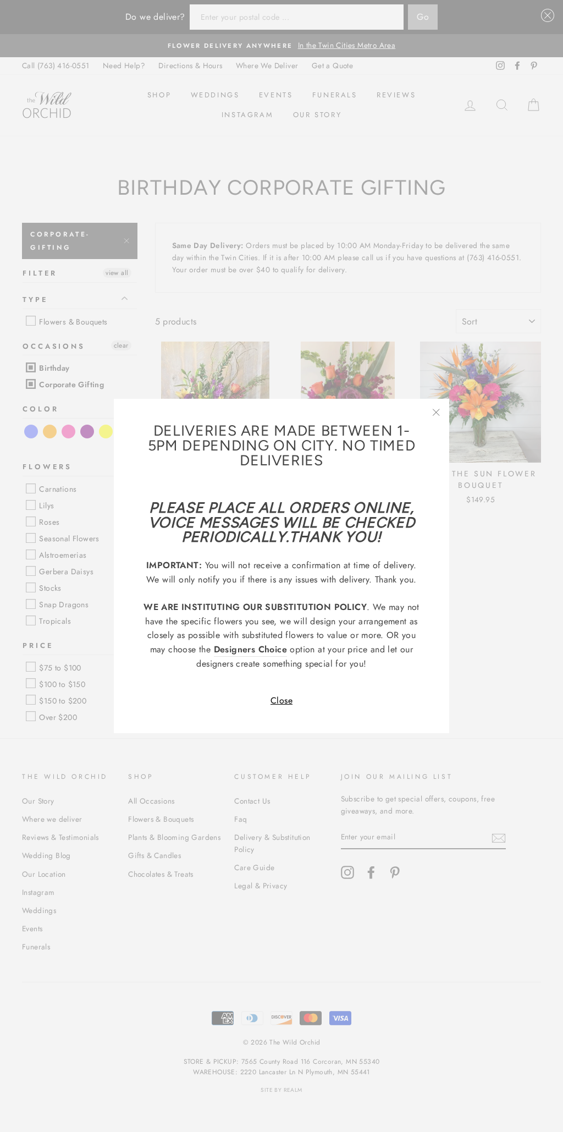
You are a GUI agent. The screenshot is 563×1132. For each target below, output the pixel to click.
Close (281, 700)
